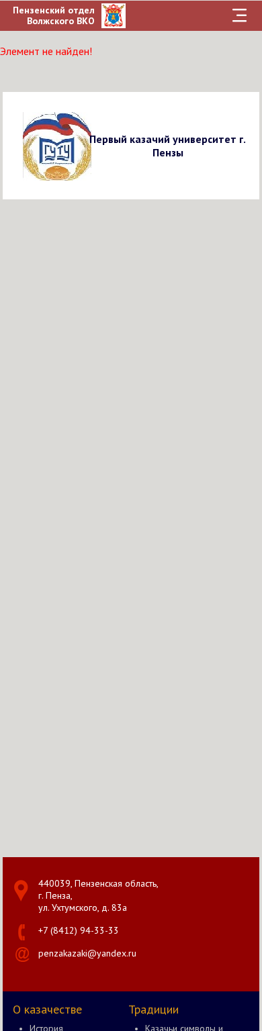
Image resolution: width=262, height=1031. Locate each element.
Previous (15, 145)
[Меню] (239, 15)
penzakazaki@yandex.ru (87, 953)
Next (247, 145)
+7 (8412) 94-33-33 (78, 930)
